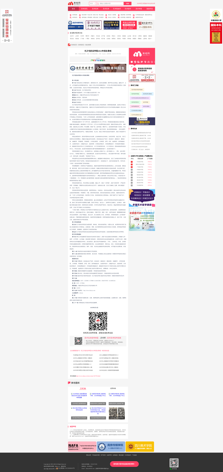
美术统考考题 (135, 93)
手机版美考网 (96, 455)
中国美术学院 (140, 169)
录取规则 (89, 17)
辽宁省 (103, 36)
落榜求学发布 (139, 17)
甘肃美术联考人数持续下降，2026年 (141, 135)
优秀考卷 (113, 388)
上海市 (77, 36)
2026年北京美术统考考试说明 (139, 146)
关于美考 (103, 455)
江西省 (140, 36)
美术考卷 (139, 9)
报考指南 (84, 17)
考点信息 (101, 14)
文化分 (110, 17)
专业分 (110, 14)
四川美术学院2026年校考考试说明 (140, 141)
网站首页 (88, 455)
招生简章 (84, 14)
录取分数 (95, 17)
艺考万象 (83, 388)
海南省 (93, 38)
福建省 (145, 36)
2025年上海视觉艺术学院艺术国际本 (109, 361)
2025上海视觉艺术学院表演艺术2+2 (108, 355)
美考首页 (74, 45)
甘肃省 (119, 38)
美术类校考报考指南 (137, 89)
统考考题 (123, 17)
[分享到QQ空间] (97, 60)
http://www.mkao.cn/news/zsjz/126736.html (88, 376)
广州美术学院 (140, 167)
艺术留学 (128, 9)
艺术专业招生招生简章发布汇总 (140, 98)
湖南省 (150, 36)
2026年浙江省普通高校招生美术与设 (141, 132)
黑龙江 (113, 36)
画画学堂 (150, 9)
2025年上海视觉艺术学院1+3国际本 (82, 358)
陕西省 (113, 38)
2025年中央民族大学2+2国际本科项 (108, 358)
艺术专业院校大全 (136, 114)
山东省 (129, 36)
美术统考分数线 (147, 93)
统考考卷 (128, 14)
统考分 (114, 17)
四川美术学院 (140, 177)
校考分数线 (146, 106)
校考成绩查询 (135, 106)
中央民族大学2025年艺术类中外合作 (83, 355)
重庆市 (87, 36)
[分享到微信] (92, 60)
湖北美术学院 (140, 180)
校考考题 (145, 102)
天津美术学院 (140, 172)
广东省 (82, 38)
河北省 (98, 36)
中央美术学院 (140, 161)
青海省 (129, 38)
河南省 (77, 38)
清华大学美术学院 (140, 164)
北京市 (72, 36)
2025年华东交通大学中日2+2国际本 (108, 367)
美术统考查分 (135, 102)
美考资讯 (84, 9)
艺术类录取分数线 (136, 110)
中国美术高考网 (82, 53)
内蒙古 (93, 36)
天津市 (82, 36)
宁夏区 (124, 38)
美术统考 (95, 9)
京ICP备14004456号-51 (50, 468)
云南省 (108, 38)
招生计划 (95, 14)
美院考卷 (123, 14)
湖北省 (72, 38)
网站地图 (121, 455)
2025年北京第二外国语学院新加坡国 (109, 370)
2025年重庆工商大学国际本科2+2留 (82, 367)
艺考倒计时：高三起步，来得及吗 (140, 149)
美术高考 (106, 9)
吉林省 (108, 36)
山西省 (145, 38)
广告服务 (134, 455)
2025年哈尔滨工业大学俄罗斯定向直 (83, 361)
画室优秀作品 (148, 14)
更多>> (150, 38)
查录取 (114, 14)
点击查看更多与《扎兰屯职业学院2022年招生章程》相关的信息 (89, 350)
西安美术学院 (140, 182)
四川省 (103, 38)
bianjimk (104, 53)
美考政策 (74, 14)
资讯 (91, 3)
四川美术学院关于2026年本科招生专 (141, 144)
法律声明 (109, 455)
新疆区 (134, 38)
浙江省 (134, 36)
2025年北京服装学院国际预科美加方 (109, 364)
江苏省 (119, 36)
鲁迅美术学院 (140, 174)
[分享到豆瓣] (101, 60)
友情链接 (115, 455)
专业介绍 (89, 14)
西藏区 (140, 38)
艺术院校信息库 (140, 14)
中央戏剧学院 (140, 185)
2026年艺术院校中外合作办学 (146, 3)
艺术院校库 (117, 9)
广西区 (87, 38)
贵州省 (98, 38)
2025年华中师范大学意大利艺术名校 (83, 370)
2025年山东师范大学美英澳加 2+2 (82, 364)
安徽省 (124, 36)
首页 (73, 9)
